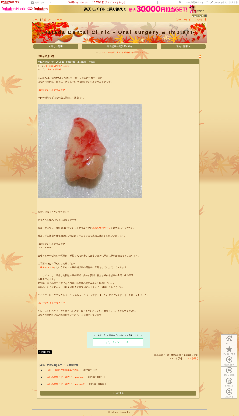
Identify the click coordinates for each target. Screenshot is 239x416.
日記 (43, 19)
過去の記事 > (183, 46)
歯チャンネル (47, 267)
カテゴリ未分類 (108, 52)
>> (197, 2)
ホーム (36, 19)
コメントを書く (190, 358)
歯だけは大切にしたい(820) (57, 66)
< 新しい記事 (56, 46)
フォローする (229, 354)
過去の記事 (229, 364)
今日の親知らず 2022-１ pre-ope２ (66, 384)
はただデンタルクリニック (51, 89)
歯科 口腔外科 (123, 52)
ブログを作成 (220, 2)
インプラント (137, 52)
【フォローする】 (183, 19)
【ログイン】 (200, 19)
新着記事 (229, 386)
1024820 (197, 16)
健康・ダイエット (43, 2)
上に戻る (229, 396)
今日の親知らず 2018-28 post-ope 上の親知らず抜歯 (67, 61)
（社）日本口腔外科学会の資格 (63, 370)
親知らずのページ (101, 228)
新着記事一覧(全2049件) (119, 46)
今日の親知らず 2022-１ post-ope (65, 377)
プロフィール (55, 19)
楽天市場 (233, 2)
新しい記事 (229, 375)
